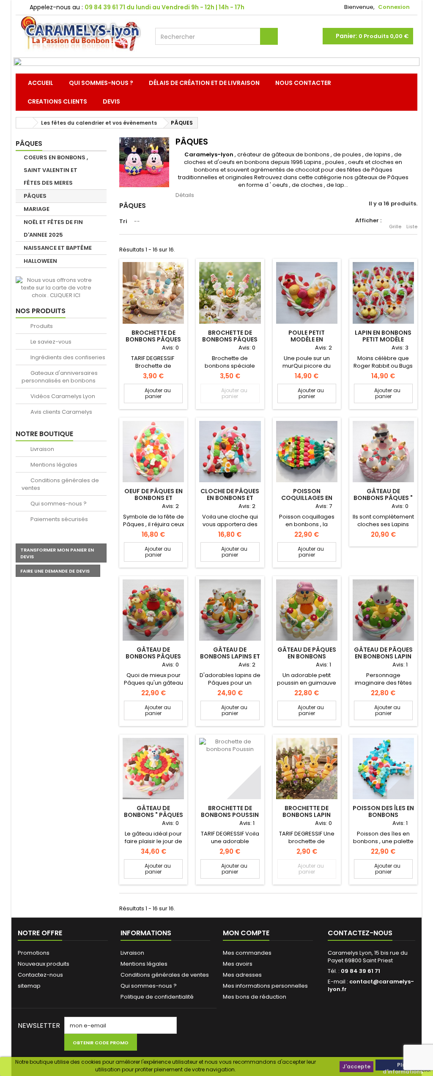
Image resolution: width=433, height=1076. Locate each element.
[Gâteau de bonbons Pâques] (153, 610)
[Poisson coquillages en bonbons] (306, 451)
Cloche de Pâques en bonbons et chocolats (229, 498)
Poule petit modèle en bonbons (306, 339)
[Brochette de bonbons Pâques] (153, 292)
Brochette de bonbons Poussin (230, 811)
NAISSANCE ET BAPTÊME (58, 248)
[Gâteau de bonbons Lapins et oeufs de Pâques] (229, 610)
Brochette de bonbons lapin (306, 811)
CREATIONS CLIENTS (57, 101)
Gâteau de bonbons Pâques (153, 653)
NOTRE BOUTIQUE (44, 434)
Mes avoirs (237, 964)
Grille (395, 226)
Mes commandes (247, 953)
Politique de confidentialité (157, 997)
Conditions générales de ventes (60, 484)
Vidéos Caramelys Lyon (62, 396)
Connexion (394, 7)
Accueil (40, 83)
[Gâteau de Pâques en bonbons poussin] (306, 610)
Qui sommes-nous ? (101, 83)
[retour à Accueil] (24, 122)
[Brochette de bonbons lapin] (306, 768)
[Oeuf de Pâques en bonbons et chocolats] (153, 451)
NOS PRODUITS (41, 311)
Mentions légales (53, 465)
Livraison (41, 449)
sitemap (29, 986)
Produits (41, 326)
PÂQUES (35, 196)
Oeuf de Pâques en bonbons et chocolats (153, 498)
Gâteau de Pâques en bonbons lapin (383, 653)
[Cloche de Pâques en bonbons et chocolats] (229, 451)
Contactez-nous (40, 975)
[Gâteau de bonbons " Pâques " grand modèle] (153, 768)
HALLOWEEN (40, 261)
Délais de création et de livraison (204, 83)
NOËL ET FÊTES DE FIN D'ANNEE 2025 (53, 228)
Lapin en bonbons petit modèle (383, 336)
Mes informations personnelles (265, 986)
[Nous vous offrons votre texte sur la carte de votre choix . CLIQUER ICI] (56, 288)
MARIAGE (36, 209)
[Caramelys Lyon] (81, 33)
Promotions (33, 953)
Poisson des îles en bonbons (383, 811)
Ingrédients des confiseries (67, 357)
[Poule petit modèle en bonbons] (306, 292)
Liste (411, 226)
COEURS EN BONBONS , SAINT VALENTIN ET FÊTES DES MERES (56, 170)
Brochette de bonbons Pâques (153, 336)
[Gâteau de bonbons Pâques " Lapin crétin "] (383, 451)
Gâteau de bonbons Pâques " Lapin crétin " (383, 498)
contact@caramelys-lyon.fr (371, 985)
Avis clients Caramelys (60, 412)
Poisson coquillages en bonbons (306, 498)
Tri (123, 221)
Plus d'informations (403, 1066)
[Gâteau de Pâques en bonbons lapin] (383, 610)
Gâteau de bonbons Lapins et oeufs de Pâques (230, 656)
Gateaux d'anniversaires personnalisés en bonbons (60, 377)
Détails (184, 195)
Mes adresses (242, 975)
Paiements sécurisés (58, 519)
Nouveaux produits (43, 964)
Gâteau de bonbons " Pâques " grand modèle (153, 815)
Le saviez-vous (50, 342)
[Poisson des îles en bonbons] (383, 768)
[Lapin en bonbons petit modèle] (383, 292)
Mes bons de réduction (254, 997)
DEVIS (111, 101)
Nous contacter (303, 83)
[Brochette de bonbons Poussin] (229, 768)
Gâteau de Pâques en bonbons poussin (306, 656)
